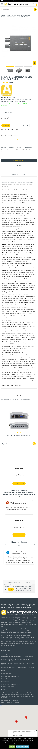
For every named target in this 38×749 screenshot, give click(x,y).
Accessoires (27, 15)
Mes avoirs (4, 679)
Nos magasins (5, 654)
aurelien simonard (16, 551)
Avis (20, 165)
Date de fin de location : (9, 136)
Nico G (12, 502)
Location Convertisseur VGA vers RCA (19, 435)
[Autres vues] (2, 70)
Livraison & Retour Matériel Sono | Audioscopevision (17, 656)
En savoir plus (20, 160)
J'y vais (10, 589)
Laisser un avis (19, 483)
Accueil (3, 15)
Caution (19, 170)
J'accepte (12, 746)
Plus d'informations (22, 746)
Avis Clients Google (19, 174)
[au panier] (34, 443)
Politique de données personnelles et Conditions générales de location (16, 660)
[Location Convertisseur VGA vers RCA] (19, 420)
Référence (4, 97)
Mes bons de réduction (8, 686)
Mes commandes (6, 673)
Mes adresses (5, 681)
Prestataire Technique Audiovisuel (13, 99)
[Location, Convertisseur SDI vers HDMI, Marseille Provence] (10, 70)
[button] (16, 721)
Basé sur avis (17, 735)
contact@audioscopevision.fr (10, 700)
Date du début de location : (10, 129)
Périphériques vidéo (17, 15)
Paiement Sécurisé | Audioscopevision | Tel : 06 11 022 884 (17, 664)
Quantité (5, 118)
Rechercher (35, 9)
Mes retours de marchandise (10, 676)
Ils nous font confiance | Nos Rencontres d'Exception (17, 667)
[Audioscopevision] (17, 4)
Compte (3, 670)
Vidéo (9, 15)
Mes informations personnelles (10, 684)
